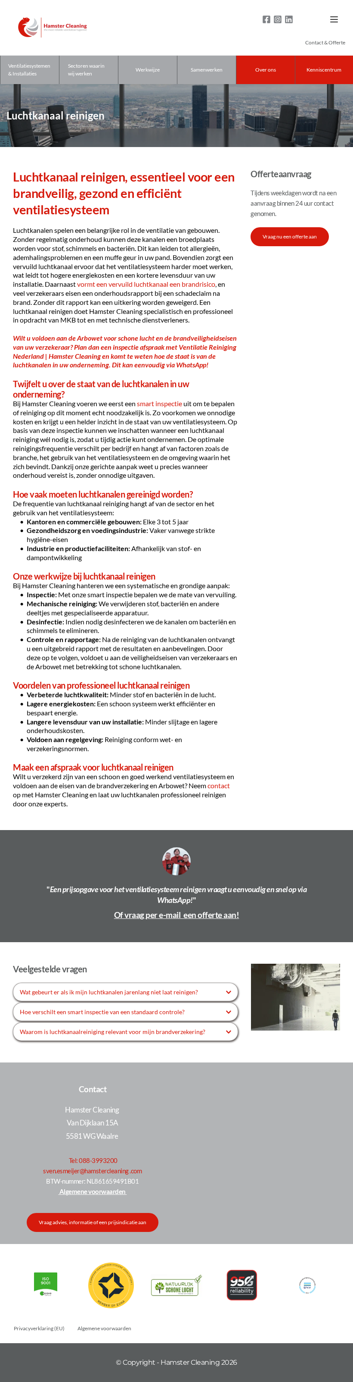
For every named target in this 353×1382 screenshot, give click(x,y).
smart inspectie (159, 403)
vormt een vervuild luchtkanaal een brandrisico (146, 284)
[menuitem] (325, 43)
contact (218, 785)
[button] (334, 19)
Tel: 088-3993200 (93, 1160)
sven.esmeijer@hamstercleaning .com (92, 1171)
